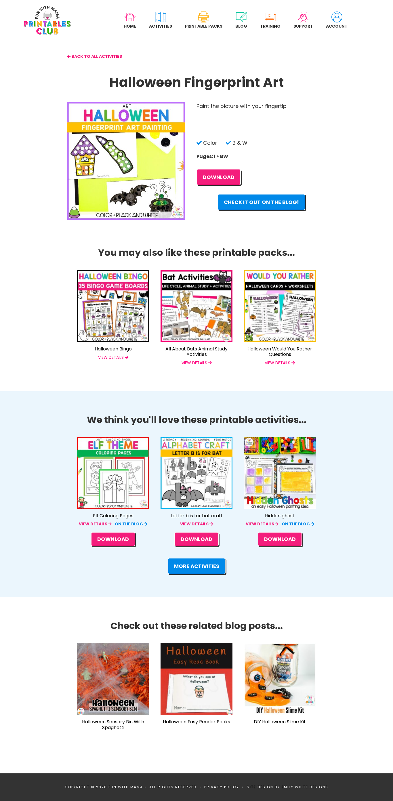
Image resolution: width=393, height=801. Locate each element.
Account (337, 26)
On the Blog (129, 524)
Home (130, 26)
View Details (93, 524)
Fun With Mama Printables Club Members (47, 20)
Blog (241, 26)
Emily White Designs (305, 787)
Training (270, 26)
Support (303, 26)
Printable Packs (203, 26)
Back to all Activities (96, 56)
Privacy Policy (221, 787)
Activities (160, 26)
